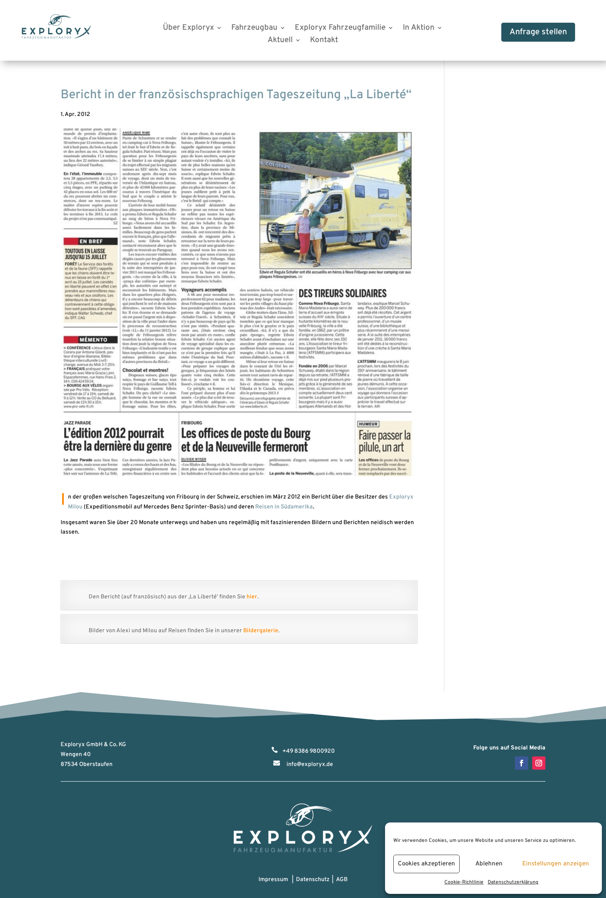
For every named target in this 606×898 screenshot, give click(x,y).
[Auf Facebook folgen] (521, 763)
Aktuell (280, 41)
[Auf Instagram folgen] (538, 763)
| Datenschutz (309, 879)
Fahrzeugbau (254, 29)
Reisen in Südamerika (284, 506)
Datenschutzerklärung (513, 882)
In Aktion (419, 29)
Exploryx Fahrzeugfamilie (340, 29)
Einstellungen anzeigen (555, 864)
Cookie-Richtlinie (464, 882)
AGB (342, 879)
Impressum (273, 879)
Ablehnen (489, 864)
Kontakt (324, 41)
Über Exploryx (188, 29)
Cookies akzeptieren (426, 864)
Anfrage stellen (538, 32)
